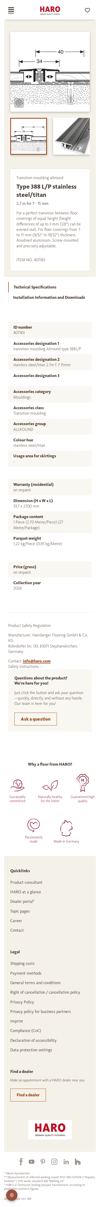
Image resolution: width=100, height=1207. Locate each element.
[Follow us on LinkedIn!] (63, 1162)
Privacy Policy (22, 1002)
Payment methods (26, 973)
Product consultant (26, 882)
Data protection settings (31, 1049)
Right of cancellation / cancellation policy (45, 992)
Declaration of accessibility (33, 1040)
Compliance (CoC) (25, 1030)
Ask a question (36, 719)
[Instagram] (51, 1162)
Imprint (16, 1021)
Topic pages (20, 911)
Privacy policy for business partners (40, 1011)
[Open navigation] (15, 10)
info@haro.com (37, 661)
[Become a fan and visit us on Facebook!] (18, 1161)
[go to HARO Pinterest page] (39, 1162)
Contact (17, 930)
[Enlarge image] (19, 103)
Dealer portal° (22, 901)
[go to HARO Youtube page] (28, 1162)
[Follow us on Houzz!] (75, 1162)
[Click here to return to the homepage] (50, 10)
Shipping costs (22, 963)
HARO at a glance (25, 891)
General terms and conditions (35, 982)
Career (16, 920)
